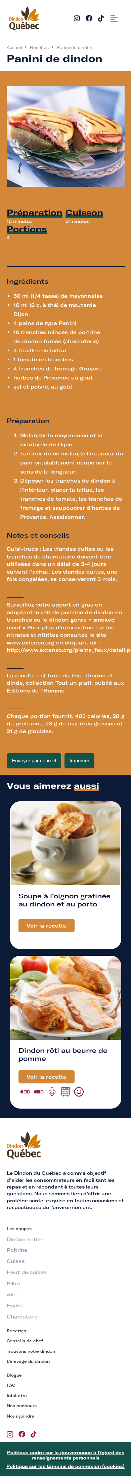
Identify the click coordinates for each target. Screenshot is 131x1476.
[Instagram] (77, 18)
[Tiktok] (101, 18)
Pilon (13, 1284)
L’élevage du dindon (28, 1361)
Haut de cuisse (26, 1272)
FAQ (11, 1385)
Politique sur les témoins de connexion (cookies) (65, 1466)
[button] (114, 18)
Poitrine (17, 1250)
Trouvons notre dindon (31, 1351)
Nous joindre (20, 1416)
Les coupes (19, 1228)
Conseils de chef (25, 1340)
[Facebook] (89, 18)
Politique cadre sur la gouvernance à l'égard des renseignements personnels (65, 1455)
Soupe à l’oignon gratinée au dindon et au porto (64, 900)
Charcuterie (22, 1317)
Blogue (14, 1375)
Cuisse (16, 1261)
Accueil (14, 47)
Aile (11, 1295)
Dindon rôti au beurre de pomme (62, 1054)
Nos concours (22, 1405)
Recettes (39, 47)
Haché (15, 1306)
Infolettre (17, 1395)
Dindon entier (24, 1240)
